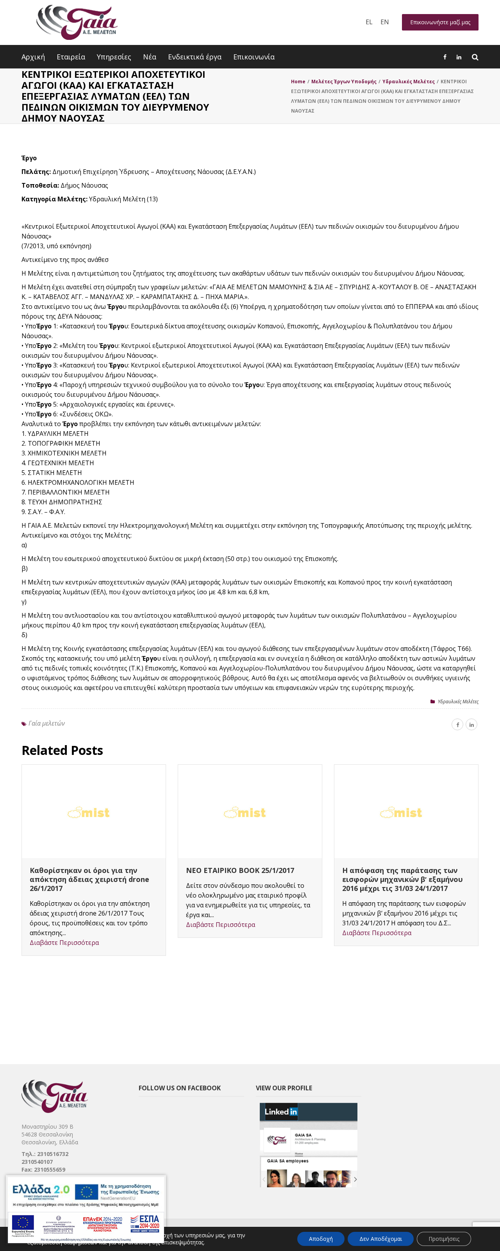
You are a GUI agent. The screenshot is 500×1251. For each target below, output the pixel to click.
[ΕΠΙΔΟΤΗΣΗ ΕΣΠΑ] (86, 1210)
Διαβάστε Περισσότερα (64, 942)
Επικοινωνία (254, 56)
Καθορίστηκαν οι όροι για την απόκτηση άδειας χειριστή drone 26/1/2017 (89, 879)
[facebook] (457, 724)
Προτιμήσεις (444, 1238)
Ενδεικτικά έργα (194, 56)
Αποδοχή (321, 1238)
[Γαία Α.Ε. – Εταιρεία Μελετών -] (77, 22)
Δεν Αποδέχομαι (380, 1238)
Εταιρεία (71, 56)
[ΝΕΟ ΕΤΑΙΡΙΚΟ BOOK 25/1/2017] (250, 811)
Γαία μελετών (47, 723)
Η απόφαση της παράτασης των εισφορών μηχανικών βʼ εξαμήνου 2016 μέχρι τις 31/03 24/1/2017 (402, 879)
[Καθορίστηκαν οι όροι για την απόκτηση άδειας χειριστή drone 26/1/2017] (94, 811)
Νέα (149, 56)
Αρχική (33, 56)
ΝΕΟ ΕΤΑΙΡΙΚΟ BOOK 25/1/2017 (240, 870)
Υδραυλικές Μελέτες (458, 701)
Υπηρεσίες (114, 56)
